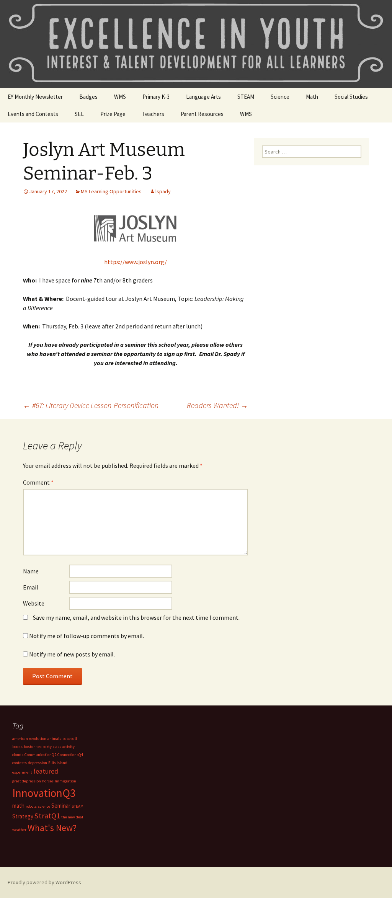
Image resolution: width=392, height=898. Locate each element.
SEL (79, 114)
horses (48, 781)
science (44, 806)
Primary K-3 (156, 96)
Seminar (60, 805)
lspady (163, 191)
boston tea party (38, 746)
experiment (22, 772)
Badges (88, 96)
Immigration (65, 781)
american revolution (29, 738)
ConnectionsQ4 (70, 754)
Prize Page (113, 114)
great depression (26, 781)
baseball (69, 738)
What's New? (52, 828)
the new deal (72, 817)
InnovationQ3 (44, 793)
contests (19, 762)
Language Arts (203, 96)
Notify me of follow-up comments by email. (86, 636)
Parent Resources (202, 114)
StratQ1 (47, 816)
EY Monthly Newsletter (35, 96)
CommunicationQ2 (40, 754)
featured (45, 771)
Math (312, 96)
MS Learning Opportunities (111, 191)
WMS (120, 96)
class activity (64, 746)
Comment (38, 482)
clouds (17, 754)
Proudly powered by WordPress (44, 882)
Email (30, 587)
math (18, 805)
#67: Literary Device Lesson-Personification (90, 405)
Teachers (153, 114)
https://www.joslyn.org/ (135, 262)
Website (33, 603)
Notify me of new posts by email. (72, 654)
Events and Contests (33, 114)
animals (54, 738)
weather (19, 829)
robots (31, 806)
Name (31, 571)
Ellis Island (57, 762)
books (17, 746)
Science (280, 96)
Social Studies (351, 96)
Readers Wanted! (217, 405)
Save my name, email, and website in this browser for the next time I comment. (136, 617)
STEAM (245, 96)
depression (37, 762)
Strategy (22, 816)
